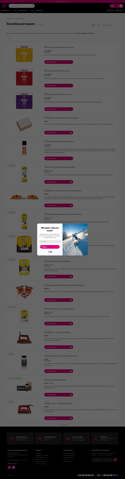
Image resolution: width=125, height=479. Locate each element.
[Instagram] (48, 251)
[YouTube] (51, 251)
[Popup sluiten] (86, 225)
